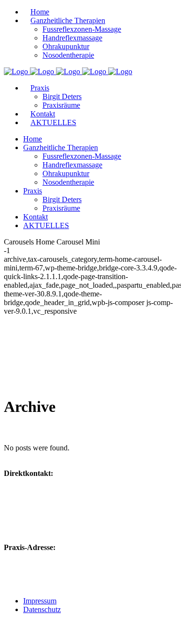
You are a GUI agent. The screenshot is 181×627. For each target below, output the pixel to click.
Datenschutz (42, 609)
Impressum (39, 601)
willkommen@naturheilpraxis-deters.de (84, 501)
